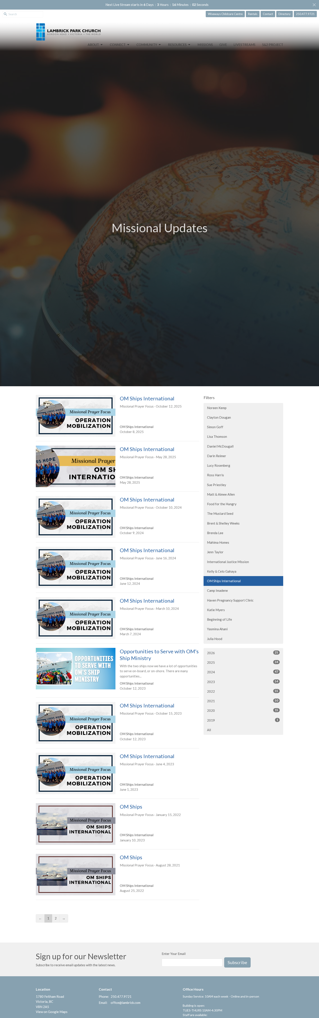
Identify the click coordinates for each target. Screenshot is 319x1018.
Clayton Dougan (219, 417)
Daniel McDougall (220, 446)
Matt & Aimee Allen (221, 494)
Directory (284, 14)
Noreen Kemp (217, 408)
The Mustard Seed (220, 513)
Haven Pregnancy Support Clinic (230, 600)
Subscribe (237, 962)
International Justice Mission (228, 562)
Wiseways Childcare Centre (225, 14)
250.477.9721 (305, 14)
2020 (242, 710)
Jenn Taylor (215, 552)
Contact (268, 14)
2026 (242, 653)
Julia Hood (214, 639)
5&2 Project (272, 45)
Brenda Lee (215, 533)
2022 (242, 691)
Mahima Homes (218, 542)
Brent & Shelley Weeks (223, 523)
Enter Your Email (174, 954)
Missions (205, 45)
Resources (177, 45)
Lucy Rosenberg (218, 465)
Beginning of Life (219, 619)
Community (146, 45)
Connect (118, 45)
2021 (242, 701)
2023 (242, 682)
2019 (242, 720)
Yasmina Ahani (217, 629)
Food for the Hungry (222, 504)
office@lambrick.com (125, 1003)
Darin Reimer (216, 456)
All (209, 730)
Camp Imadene (217, 590)
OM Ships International (224, 581)
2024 (242, 672)
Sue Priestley (216, 485)
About (93, 45)
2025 (242, 662)
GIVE (223, 45)
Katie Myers (216, 610)
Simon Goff (215, 427)
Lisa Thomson (217, 436)
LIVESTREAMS (244, 45)
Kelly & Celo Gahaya (221, 571)
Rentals (252, 14)
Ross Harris (215, 475)
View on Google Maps (51, 1012)
